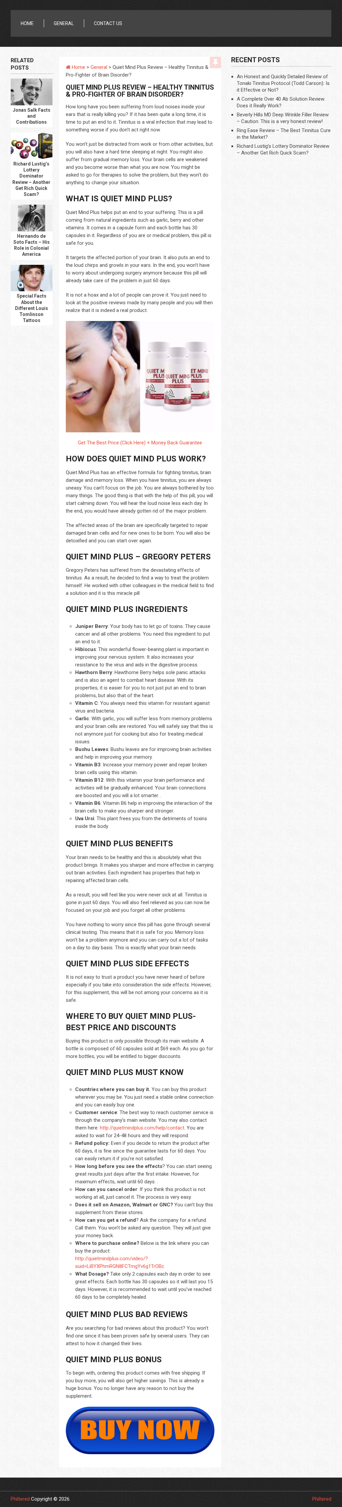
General (64, 23)
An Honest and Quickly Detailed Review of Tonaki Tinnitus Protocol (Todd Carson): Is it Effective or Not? (283, 83)
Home (27, 23)
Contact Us (108, 23)
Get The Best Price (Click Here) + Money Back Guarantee (140, 443)
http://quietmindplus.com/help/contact (142, 1128)
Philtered (20, 1499)
